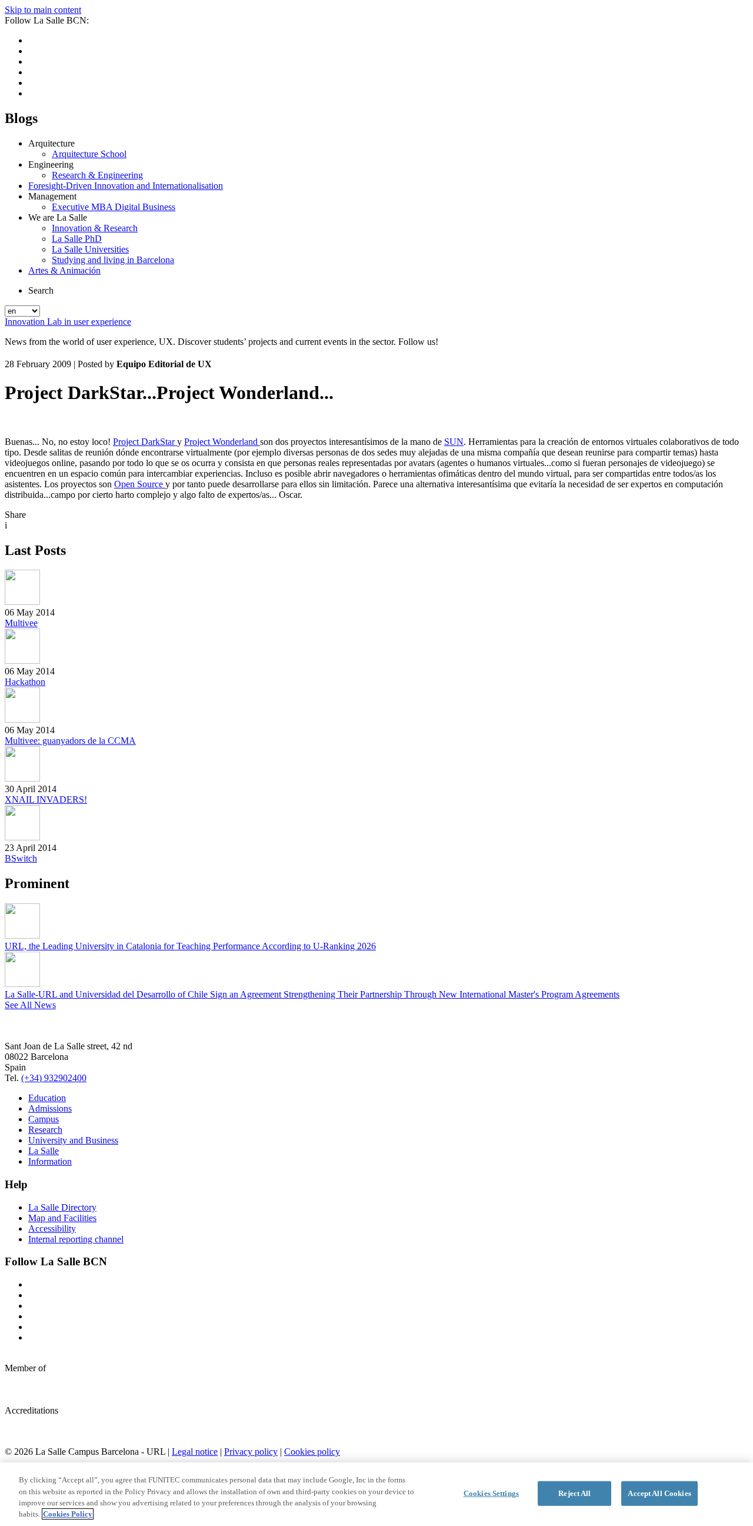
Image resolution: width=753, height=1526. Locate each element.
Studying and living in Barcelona (113, 260)
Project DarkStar (145, 442)
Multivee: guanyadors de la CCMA (70, 741)
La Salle (43, 1151)
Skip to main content (43, 10)
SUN (454, 442)
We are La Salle (57, 217)
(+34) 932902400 (53, 1078)
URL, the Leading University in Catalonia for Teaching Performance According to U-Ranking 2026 (190, 946)
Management (52, 196)
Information (50, 1161)
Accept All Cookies (659, 1493)
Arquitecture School (89, 154)
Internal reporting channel (76, 1239)
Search (41, 290)
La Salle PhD (77, 239)
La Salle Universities (90, 249)
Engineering (51, 164)
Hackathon (25, 682)
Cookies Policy (67, 1514)
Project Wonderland (222, 442)
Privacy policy (251, 1452)
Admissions (50, 1108)
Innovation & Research (95, 228)
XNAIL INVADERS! (46, 799)
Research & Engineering (97, 175)
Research (45, 1130)
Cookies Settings (491, 1493)
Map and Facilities (62, 1218)
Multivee (21, 623)
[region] (376, 1494)
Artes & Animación (64, 270)
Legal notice (195, 1452)
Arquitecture (51, 143)
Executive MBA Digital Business (113, 207)
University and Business (73, 1140)
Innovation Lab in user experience (68, 322)
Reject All (574, 1493)
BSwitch (21, 858)
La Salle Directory (62, 1207)
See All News (30, 1005)
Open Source (139, 484)
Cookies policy (312, 1452)
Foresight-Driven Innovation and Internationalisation (125, 186)
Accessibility (52, 1229)
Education (47, 1098)
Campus (43, 1119)
